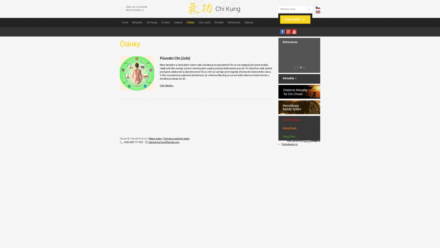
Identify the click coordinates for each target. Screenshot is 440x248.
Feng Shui (289, 136)
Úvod (125, 22)
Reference (234, 22)
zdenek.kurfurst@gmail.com (163, 142)
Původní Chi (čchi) (175, 58)
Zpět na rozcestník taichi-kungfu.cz (136, 8)
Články (191, 22)
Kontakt (219, 22)
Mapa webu (155, 138)
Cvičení (165, 22)
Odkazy (249, 22)
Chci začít (293, 19)
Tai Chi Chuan (291, 120)
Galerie (178, 22)
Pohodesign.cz (290, 144)
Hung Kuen (289, 128)
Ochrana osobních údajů (176, 138)
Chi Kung (152, 22)
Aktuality (137, 22)
